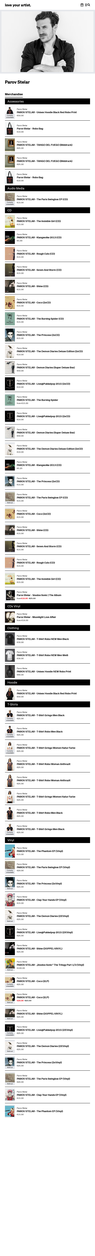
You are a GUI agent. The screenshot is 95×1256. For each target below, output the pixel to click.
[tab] (15, 94)
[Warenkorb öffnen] (82, 4)
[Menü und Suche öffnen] (87, 5)
